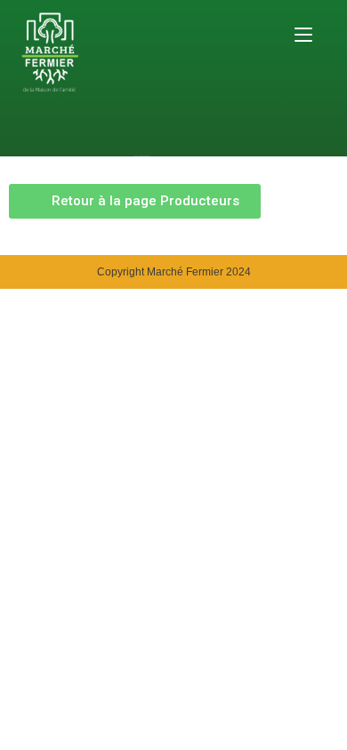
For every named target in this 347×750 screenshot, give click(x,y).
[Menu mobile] (303, 33)
